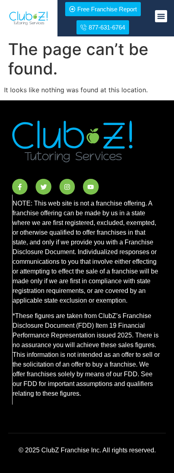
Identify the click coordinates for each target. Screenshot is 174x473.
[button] (161, 16)
